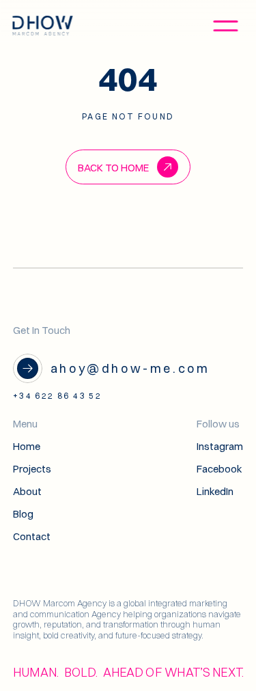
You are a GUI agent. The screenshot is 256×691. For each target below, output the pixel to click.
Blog (23, 513)
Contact (32, 536)
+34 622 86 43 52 (57, 396)
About (27, 491)
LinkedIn (215, 491)
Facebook (219, 468)
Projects (32, 468)
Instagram (220, 446)
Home (26, 446)
